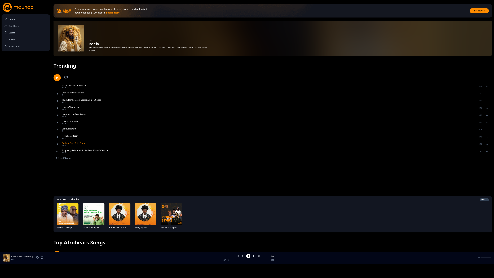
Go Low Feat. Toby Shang (22, 256)
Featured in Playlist (68, 199)
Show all (484, 200)
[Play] (75, 228)
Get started (479, 11)
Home (12, 19)
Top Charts (14, 26)
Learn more (113, 12)
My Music (13, 39)
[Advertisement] (272, 177)
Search (12, 32)
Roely (13, 259)
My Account (14, 46)
